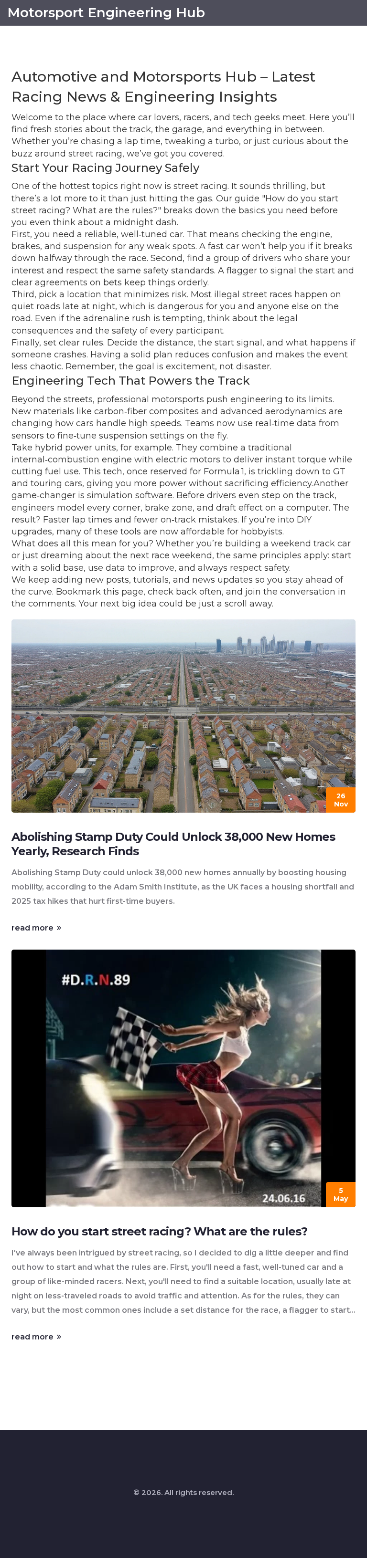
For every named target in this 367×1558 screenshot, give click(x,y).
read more (33, 928)
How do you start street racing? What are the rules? (159, 1231)
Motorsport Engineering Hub (106, 12)
